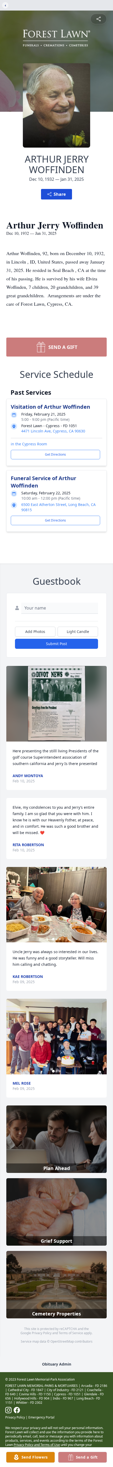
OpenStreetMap (62, 1341)
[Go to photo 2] (56, 939)
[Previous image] (11, 904)
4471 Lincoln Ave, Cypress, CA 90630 (53, 430)
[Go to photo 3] (60, 939)
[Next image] (101, 904)
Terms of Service (71, 1333)
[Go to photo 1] (53, 939)
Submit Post (56, 643)
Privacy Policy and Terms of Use (37, 1444)
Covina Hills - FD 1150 (35, 1394)
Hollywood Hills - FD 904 (31, 1398)
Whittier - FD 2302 (29, 1402)
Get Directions (55, 454)
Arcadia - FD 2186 (94, 1385)
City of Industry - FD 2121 (65, 1390)
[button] (56, 704)
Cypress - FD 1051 (67, 1394)
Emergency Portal (41, 1417)
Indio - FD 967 (63, 1398)
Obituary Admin (56, 1364)
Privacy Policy (42, 1333)
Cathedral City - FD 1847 (25, 1390)
